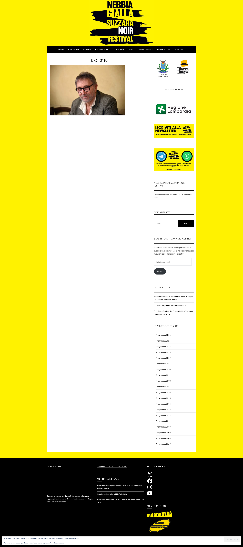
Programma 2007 (163, 444)
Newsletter (163, 49)
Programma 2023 (163, 352)
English (179, 49)
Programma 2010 (163, 427)
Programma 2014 (163, 404)
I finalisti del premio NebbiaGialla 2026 (170, 305)
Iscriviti (160, 271)
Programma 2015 (163, 398)
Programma (102, 49)
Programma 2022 (163, 358)
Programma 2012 (163, 415)
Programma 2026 (163, 335)
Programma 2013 (163, 409)
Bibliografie (146, 49)
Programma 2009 (163, 432)
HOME (61, 49)
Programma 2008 (163, 438)
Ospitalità (119, 49)
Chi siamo (73, 49)
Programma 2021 (163, 364)
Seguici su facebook (112, 466)
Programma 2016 (163, 392)
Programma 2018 (163, 381)
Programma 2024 (163, 346)
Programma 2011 (163, 421)
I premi (87, 49)
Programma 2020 (163, 369)
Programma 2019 (163, 375)
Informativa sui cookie (56, 543)
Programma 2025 (163, 341)
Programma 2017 (163, 387)
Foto (131, 49)
